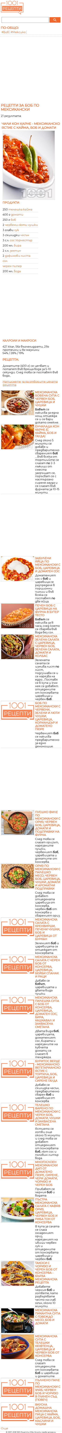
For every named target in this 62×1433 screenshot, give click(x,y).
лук (16, 230)
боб (13, 219)
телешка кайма (20, 209)
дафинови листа (17, 255)
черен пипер (12, 266)
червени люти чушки (21, 225)
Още (4, 1428)
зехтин (15, 250)
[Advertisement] (31, 69)
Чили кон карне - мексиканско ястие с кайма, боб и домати (31, 126)
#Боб (5, 32)
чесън (24, 235)
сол (5, 261)
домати (17, 214)
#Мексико (18, 32)
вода (17, 271)
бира (17, 245)
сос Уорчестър (21, 240)
